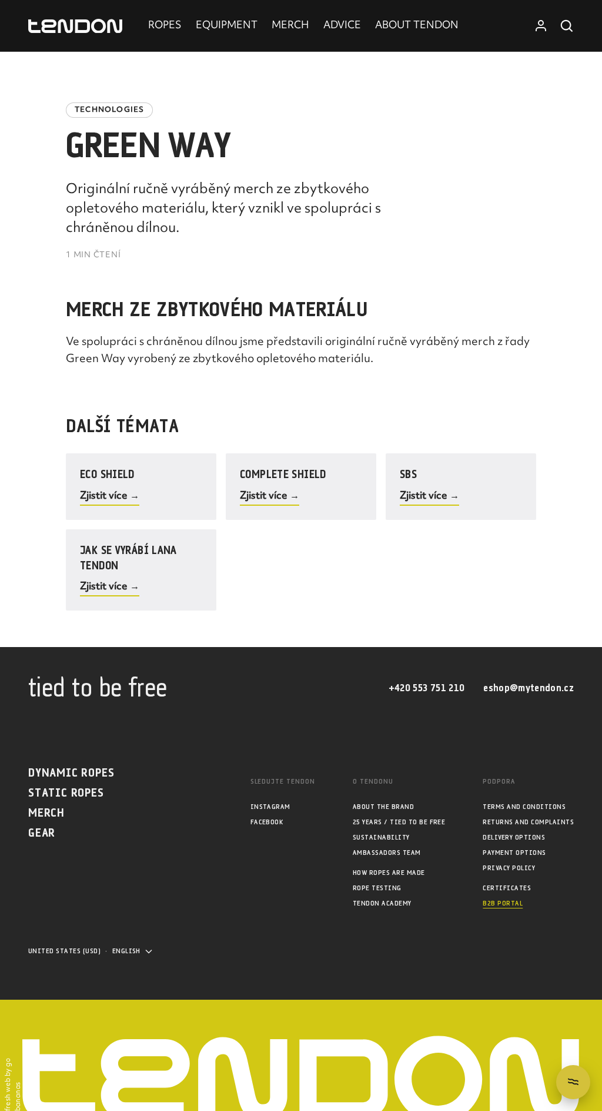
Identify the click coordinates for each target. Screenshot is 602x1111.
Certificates (507, 888)
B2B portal (503, 903)
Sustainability (381, 837)
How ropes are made (389, 873)
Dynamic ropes (71, 773)
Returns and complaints (528, 822)
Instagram (270, 807)
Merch (46, 813)
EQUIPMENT (226, 26)
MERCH (290, 26)
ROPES (165, 26)
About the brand (383, 807)
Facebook (266, 822)
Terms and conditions (524, 807)
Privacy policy (509, 868)
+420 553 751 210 (426, 688)
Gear (41, 833)
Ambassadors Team (387, 853)
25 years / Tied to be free (399, 822)
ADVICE (342, 26)
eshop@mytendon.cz (528, 688)
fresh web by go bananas (13, 1084)
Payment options (514, 853)
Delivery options (514, 837)
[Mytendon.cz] (75, 26)
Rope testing (377, 888)
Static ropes (66, 793)
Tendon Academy (382, 903)
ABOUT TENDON (417, 26)
